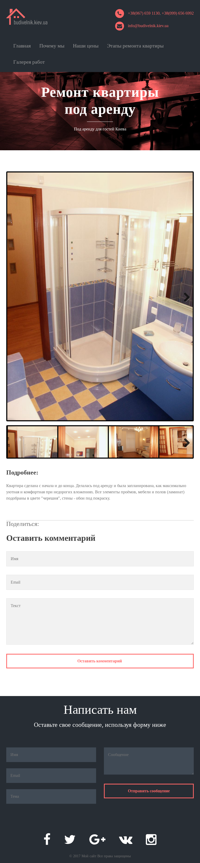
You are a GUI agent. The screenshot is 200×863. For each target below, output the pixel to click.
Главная (22, 46)
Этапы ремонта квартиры (135, 46)
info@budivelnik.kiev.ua (148, 25)
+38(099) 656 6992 (178, 13)
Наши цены (85, 46)
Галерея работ (29, 62)
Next (183, 296)
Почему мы (51, 46)
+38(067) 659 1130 (144, 13)
